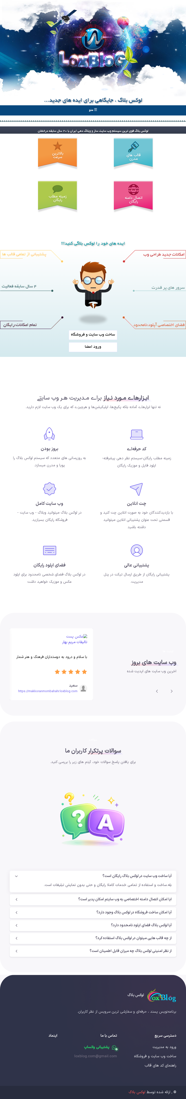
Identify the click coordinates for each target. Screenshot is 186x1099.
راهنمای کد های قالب (160, 1065)
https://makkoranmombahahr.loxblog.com (48, 691)
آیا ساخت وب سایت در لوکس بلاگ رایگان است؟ (137, 876)
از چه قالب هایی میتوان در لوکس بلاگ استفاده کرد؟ (133, 938)
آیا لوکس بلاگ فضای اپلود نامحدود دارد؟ (141, 925)
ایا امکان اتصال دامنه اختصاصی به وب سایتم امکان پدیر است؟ (125, 899)
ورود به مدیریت (164, 1047)
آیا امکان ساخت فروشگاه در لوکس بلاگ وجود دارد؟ (134, 912)
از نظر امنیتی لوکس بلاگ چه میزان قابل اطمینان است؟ (131, 951)
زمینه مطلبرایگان (58, 198)
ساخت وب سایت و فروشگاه (155, 1056)
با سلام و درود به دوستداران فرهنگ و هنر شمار (51, 657)
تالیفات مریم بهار (74, 642)
